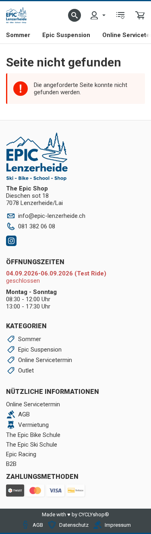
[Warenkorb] (140, 15)
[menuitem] (97, 15)
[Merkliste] (120, 15)
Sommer (18, 35)
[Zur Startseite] (16, 15)
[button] (74, 15)
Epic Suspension (66, 35)
